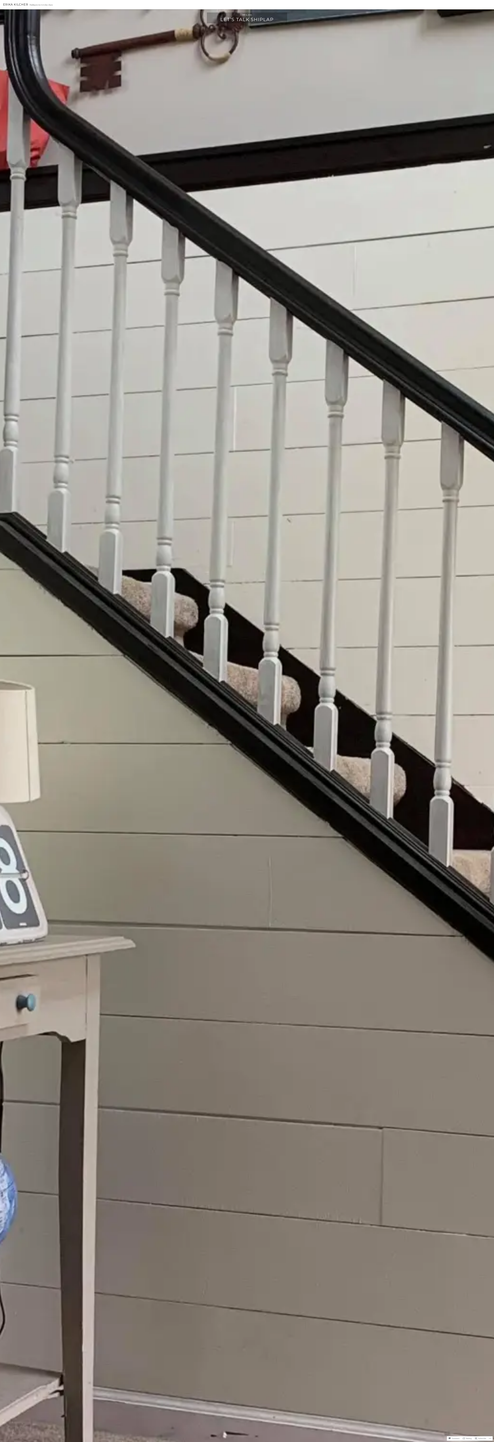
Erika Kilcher (15, 4)
